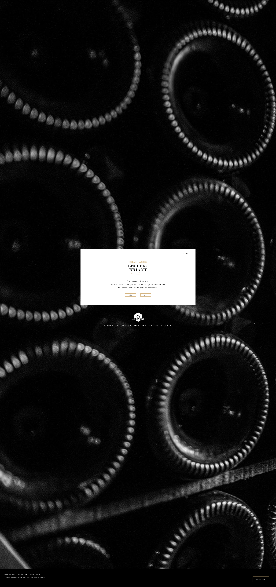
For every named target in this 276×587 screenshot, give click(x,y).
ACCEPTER (260, 579)
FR (184, 254)
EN (187, 253)
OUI (145, 295)
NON (131, 295)
